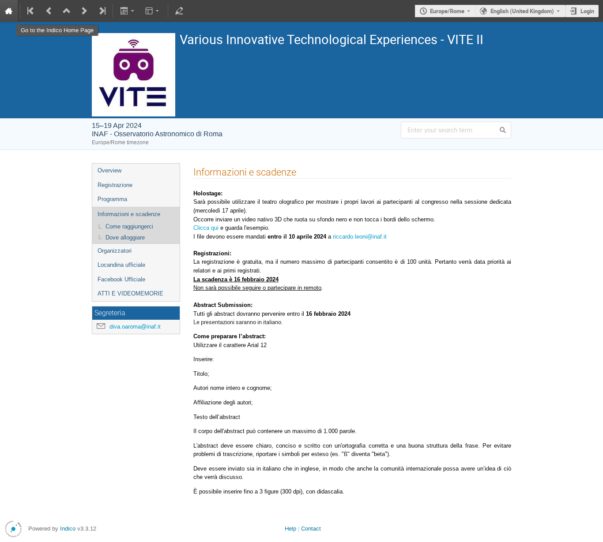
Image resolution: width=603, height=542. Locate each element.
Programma (112, 199)
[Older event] (49, 11)
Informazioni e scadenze (129, 214)
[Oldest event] (31, 11)
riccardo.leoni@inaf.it (360, 236)
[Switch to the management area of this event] (179, 11)
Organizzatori (115, 250)
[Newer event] (84, 11)
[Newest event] (101, 11)
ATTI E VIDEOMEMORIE (130, 293)
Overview (109, 170)
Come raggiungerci (129, 226)
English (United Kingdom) (522, 11)
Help (290, 528)
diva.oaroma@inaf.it (135, 326)
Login (587, 11)
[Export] (127, 11)
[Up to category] (66, 11)
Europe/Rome (447, 11)
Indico (67, 528)
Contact (311, 528)
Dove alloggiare (125, 237)
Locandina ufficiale (121, 265)
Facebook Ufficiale (121, 279)
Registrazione (115, 185)
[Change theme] (153, 11)
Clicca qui (206, 227)
